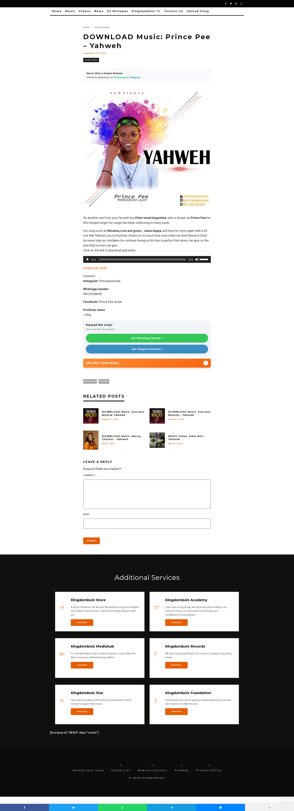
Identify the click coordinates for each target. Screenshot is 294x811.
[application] (147, 259)
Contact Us (173, 11)
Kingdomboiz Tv (146, 11)
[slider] (204, 259)
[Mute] (197, 259)
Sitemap (182, 770)
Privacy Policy (209, 770)
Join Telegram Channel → (147, 349)
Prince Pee (90, 381)
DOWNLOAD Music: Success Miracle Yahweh (123, 413)
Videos (85, 11)
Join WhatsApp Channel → (147, 338)
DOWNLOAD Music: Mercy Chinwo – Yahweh (121, 438)
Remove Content (152, 770)
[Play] (87, 259)
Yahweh (104, 381)
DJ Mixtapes (117, 11)
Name (86, 514)
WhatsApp (120, 77)
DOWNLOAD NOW (95, 268)
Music (70, 11)
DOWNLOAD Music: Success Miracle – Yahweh (189, 413)
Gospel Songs (91, 60)
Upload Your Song (88, 770)
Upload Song (198, 11)
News (99, 11)
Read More (82, 622)
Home (57, 11)
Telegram (135, 77)
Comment (89, 475)
